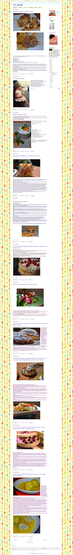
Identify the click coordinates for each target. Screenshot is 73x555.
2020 (50, 65)
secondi (36, 7)
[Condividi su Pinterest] (32, 241)
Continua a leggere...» (15, 149)
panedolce (53, 548)
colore (44, 547)
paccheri (50, 548)
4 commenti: (26, 241)
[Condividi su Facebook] (33, 109)
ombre (48, 548)
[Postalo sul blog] (31, 109)
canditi (31, 547)
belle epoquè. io (28, 547)
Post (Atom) (31, 542)
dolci (24, 7)
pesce (13, 549)
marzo (51, 79)
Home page (20, 7)
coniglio (46, 547)
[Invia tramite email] (30, 109)
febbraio (52, 80)
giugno (51, 77)
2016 (50, 69)
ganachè (20, 548)
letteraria (37, 548)
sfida (45, 549)
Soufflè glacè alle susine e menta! (20, 114)
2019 (50, 66)
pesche (15, 549)
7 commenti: (26, 279)
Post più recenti (15, 539)
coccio (42, 547)
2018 (50, 67)
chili (37, 547)
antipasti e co (15, 7)
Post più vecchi (45, 539)
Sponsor (39, 7)
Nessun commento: (27, 109)
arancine (20, 547)
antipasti (17, 547)
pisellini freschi (18, 549)
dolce (59, 547)
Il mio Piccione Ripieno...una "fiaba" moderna (23, 11)
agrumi (12, 547)
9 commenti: (26, 422)
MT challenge (31, 7)
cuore (58, 547)
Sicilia (47, 549)
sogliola (49, 549)
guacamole (23, 548)
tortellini (58, 549)
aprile (51, 78)
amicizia (15, 547)
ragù (32, 549)
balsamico (25, 547)
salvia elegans (40, 549)
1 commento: (26, 469)
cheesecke (35, 547)
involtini (32, 548)
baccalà (22, 547)
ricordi (34, 549)
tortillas (60, 549)
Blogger (44, 553)
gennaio (52, 81)
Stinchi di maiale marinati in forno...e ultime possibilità (25, 284)
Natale (46, 548)
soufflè (51, 549)
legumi (34, 548)
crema (53, 547)
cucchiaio (56, 547)
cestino (33, 547)
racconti (26, 549)
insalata (25, 548)
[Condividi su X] (32, 109)
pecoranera (59, 548)
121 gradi (18, 4)
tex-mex (53, 549)
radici (30, 549)
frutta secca (18, 548)
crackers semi (51, 547)
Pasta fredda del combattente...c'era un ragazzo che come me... (26, 156)
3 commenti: (26, 536)
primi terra (23, 549)
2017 (50, 68)
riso (38, 549)
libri (38, 548)
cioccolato (40, 547)
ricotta (36, 549)
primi (27, 7)
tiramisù (55, 549)
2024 (50, 63)
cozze (48, 547)
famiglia (15, 548)
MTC (43, 548)
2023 (50, 64)
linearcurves (38, 553)
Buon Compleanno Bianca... (19, 78)
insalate (27, 548)
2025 (50, 62)
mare (40, 548)
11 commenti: (26, 73)
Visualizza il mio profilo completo (53, 57)
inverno (30, 548)
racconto (28, 549)
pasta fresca (56, 548)
